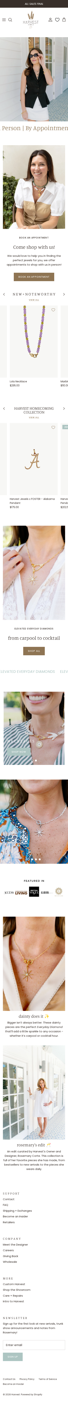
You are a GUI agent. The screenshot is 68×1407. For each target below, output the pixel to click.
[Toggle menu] (4, 20)
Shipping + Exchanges (17, 1211)
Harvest (15, 1394)
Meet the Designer (15, 1244)
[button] (32, 760)
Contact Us (9, 1379)
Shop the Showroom (16, 1290)
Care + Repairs (13, 1296)
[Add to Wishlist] (53, 309)
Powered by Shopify (31, 1394)
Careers (8, 1250)
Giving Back (10, 1256)
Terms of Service (48, 1379)
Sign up (13, 1356)
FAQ (5, 1205)
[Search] (12, 20)
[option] (34, 79)
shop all (34, 651)
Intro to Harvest (13, 1301)
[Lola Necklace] (34, 341)
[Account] (49, 20)
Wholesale (10, 1262)
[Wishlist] (57, 20)
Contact (9, 1199)
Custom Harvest (14, 1284)
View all (34, 299)
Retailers (9, 1222)
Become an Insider (15, 1216)
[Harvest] (30, 20)
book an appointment (34, 277)
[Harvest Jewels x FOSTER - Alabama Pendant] (34, 459)
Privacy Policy (27, 1379)
